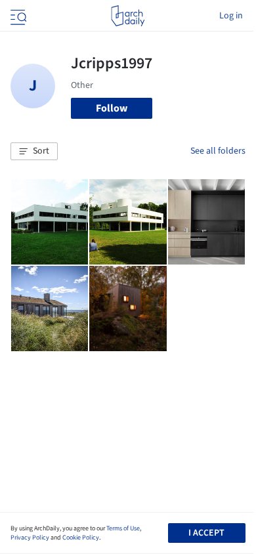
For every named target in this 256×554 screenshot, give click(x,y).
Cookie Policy (80, 537)
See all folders (217, 151)
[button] (34, 151)
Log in (231, 15)
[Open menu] (17, 16)
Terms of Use (123, 528)
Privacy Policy (30, 537)
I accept (206, 533)
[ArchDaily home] (127, 15)
